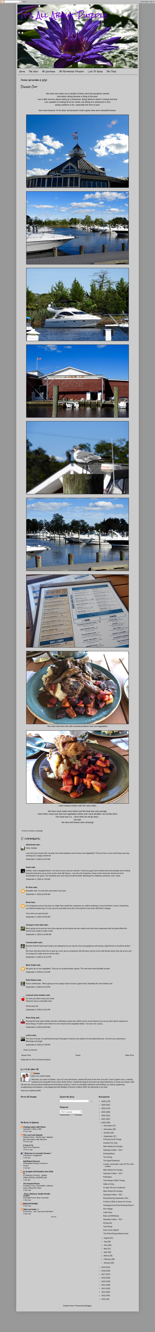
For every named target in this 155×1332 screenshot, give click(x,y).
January (107, 1263)
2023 (103, 1112)
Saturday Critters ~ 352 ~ (113, 1195)
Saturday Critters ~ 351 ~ (113, 1219)
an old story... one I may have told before (38, 1211)
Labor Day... (108, 1212)
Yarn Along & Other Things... (114, 1180)
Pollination (107, 1177)
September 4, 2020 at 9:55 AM (38, 917)
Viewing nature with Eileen (34, 1127)
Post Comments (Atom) (41, 1060)
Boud (28, 902)
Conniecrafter (32, 942)
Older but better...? (31, 1209)
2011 (103, 1295)
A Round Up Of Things (112, 1139)
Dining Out (107, 1223)
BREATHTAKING (30, 1204)
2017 (103, 1274)
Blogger (88, 1306)
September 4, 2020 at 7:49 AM (38, 879)
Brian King (30, 1018)
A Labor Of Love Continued (114, 1188)
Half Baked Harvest (31, 1161)
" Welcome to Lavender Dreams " (37, 1153)
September (108, 1136)
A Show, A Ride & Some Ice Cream (117, 1202)
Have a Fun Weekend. (31, 1147)
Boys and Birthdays (111, 1216)
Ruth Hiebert (31, 980)
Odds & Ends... (109, 1184)
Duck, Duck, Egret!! (111, 1230)
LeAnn (29, 1035)
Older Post (129, 1055)
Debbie (37, 1073)
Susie (28, 867)
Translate (78, 1115)
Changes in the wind (34, 925)
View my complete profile (31, 1091)
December (108, 1126)
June (106, 1245)
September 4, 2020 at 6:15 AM (38, 859)
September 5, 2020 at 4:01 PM (38, 1010)
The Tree (111, 71)
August (107, 1238)
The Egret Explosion (111, 1161)
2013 (103, 1288)
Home (22, 71)
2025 (103, 1105)
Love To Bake (95, 71)
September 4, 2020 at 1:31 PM (38, 972)
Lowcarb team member (36, 995)
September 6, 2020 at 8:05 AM (38, 1027)
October (107, 1133)
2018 (103, 1271)
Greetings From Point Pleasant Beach (118, 1205)
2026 (103, 1101)
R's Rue (29, 887)
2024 (103, 1108)
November (108, 1129)
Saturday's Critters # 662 (32, 1129)
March (106, 1256)
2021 (103, 1119)
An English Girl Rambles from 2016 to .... (38, 1172)
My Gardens (48, 71)
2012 (103, 1292)
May (106, 1249)
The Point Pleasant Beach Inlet (115, 1234)
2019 (103, 1267)
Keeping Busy (109, 1154)
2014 (103, 1285)
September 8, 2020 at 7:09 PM (38, 1045)
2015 (103, 1281)
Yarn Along (107, 1157)
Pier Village (108, 1209)
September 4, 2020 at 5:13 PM (38, 987)
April (106, 1252)
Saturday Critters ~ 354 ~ (113, 1150)
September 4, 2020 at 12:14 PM (38, 957)
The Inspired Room (31, 1184)
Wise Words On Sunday (113, 1146)
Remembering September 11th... (116, 1198)
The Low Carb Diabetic (33, 1135)
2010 (103, 1299)
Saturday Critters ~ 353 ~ (113, 1173)
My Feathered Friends (71, 71)
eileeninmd (30, 845)
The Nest (33, 71)
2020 (103, 1123)
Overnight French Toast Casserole (36, 1198)
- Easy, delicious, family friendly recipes (36, 1195)
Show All (53, 1217)
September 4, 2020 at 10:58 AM (38, 934)
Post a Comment (30, 1050)
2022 (103, 1116)
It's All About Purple (64, 15)
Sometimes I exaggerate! (32, 1155)
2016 (103, 1278)
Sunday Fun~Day (110, 1143)
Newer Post (26, 1055)
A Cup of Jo (28, 1145)
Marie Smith (31, 965)
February (107, 1259)
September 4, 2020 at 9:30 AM (38, 894)
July (105, 1242)
